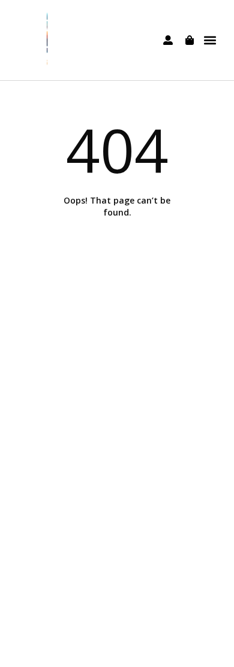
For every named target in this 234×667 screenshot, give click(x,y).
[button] (210, 40)
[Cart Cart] (189, 40)
